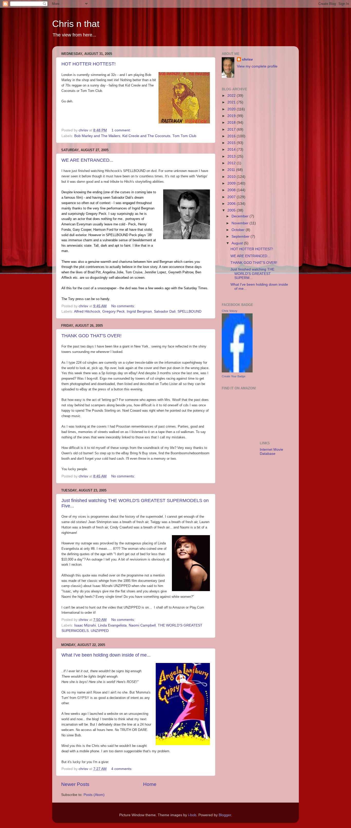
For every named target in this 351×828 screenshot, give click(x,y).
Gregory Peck (113, 311)
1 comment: (122, 130)
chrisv (247, 59)
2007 (232, 197)
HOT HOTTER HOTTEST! (88, 63)
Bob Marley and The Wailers (97, 136)
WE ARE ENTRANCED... (87, 160)
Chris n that (75, 23)
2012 (232, 163)
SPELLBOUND (189, 311)
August (238, 243)
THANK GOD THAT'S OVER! (91, 335)
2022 (232, 96)
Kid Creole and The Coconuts (146, 136)
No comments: (123, 306)
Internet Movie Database (271, 452)
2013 (232, 156)
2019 (232, 116)
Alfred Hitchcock (87, 311)
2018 (232, 122)
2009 (232, 183)
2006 (232, 204)
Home (149, 784)
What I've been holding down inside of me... (106, 655)
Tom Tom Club (184, 136)
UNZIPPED (100, 631)
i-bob (192, 815)
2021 (232, 102)
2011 (231, 170)
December (241, 216)
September (241, 236)
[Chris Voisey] (237, 371)
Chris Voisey (229, 310)
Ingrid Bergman (139, 311)
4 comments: (122, 769)
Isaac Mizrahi (85, 625)
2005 (232, 210)
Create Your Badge (233, 376)
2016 (232, 136)
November (241, 223)
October (239, 230)
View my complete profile (257, 66)
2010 (232, 177)
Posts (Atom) (94, 795)
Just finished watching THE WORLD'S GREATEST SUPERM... (252, 273)
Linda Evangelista (112, 625)
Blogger (225, 815)
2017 (232, 129)
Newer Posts (75, 784)
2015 (232, 143)
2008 (232, 190)
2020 (232, 109)
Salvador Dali (165, 311)
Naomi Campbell (142, 625)
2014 (232, 149)
